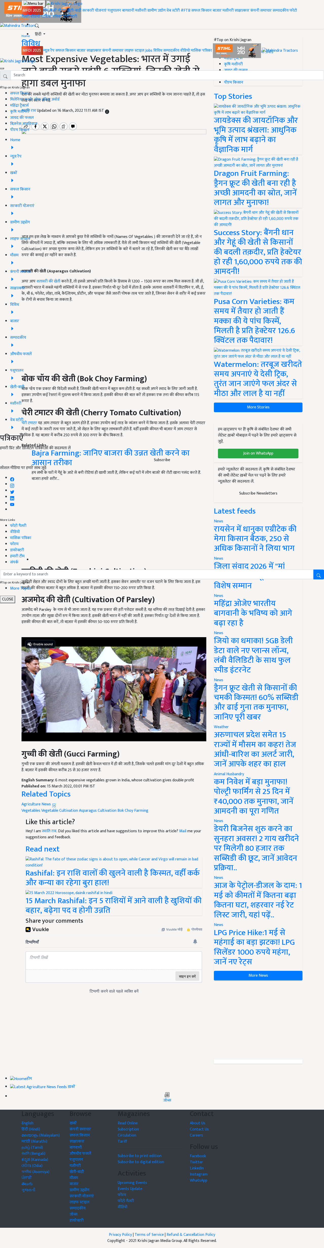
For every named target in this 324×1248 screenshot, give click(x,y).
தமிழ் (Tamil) (32, 1147)
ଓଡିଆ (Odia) (32, 1165)
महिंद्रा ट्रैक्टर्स (19, 105)
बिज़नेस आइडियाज (23, 123)
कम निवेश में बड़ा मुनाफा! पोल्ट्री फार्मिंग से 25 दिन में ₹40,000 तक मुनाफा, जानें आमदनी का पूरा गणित (253, 796)
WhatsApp (198, 1180)
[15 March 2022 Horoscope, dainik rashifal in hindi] (69, 892)
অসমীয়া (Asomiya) (35, 1171)
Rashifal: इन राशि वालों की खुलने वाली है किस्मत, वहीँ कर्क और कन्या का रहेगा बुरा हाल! (112, 878)
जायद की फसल (22, 117)
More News (258, 975)
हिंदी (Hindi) (31, 1129)
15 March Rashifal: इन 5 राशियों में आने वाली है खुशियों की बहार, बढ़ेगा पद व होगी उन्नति (113, 905)
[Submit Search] (318, 574)
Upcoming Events (132, 1182)
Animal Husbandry (229, 774)
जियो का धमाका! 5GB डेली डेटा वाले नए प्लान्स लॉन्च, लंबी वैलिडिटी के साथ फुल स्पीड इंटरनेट (253, 655)
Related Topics (46, 794)
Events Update (130, 1188)
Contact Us (199, 1129)
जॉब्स (167, 1101)
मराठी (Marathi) (34, 1141)
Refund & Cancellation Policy (191, 1234)
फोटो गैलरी (18, 525)
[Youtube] (12, 503)
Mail (182, 831)
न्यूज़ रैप (48, 50)
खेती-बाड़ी (74, 10)
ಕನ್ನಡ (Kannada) (35, 1159)
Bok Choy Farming (132, 810)
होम (45, 10)
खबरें (73, 1123)
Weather (221, 727)
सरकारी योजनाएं (95, 10)
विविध (157, 50)
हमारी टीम (17, 556)
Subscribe (162, 460)
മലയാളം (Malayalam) (41, 1135)
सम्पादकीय (281, 10)
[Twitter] (12, 490)
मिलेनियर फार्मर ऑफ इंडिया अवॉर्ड (34, 99)
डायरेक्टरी (70, 16)
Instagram (199, 1174)
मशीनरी (141, 10)
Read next (42, 849)
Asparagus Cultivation (97, 810)
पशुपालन (114, 10)
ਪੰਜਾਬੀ (27, 1178)
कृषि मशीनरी (19, 111)
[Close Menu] (2, 68)
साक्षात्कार (242, 10)
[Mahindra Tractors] (280, 50)
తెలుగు (27, 1184)
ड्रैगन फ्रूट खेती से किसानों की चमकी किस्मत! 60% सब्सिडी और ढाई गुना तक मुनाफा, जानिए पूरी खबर (256, 702)
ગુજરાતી (28, 1190)
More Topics (20, 588)
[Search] (37, 25)
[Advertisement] (258, 1020)
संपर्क (14, 562)
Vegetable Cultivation (59, 810)
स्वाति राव (49, 831)
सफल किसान (201, 10)
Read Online (128, 1123)
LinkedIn (197, 1168)
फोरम (14, 544)
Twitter (196, 1162)
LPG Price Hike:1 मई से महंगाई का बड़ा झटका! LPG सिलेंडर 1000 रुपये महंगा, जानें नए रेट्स (254, 947)
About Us (197, 1123)
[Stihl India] (237, 50)
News (218, 633)
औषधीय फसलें (80, 1153)
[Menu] (34, 4)
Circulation (127, 1135)
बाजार (217, 10)
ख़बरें (53, 10)
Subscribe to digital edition (141, 1162)
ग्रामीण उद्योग (156, 10)
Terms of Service (149, 1234)
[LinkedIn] (12, 497)
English (27, 1123)
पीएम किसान (19, 129)
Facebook (198, 1156)
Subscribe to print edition (139, 1155)
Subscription (128, 1129)
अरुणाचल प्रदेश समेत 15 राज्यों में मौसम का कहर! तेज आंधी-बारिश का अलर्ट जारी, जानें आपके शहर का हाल (255, 749)
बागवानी (128, 10)
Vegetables (31, 810)
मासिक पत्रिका (52, 16)
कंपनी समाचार (261, 10)
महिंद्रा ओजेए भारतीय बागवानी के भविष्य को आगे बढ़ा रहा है (253, 613)
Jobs (148, 50)
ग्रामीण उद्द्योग (79, 1190)
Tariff (122, 1141)
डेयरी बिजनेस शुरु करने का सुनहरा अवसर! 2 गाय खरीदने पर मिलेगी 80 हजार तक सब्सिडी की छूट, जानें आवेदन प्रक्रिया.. (256, 848)
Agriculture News (37, 804)
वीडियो (35, 16)
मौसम (62, 10)
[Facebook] (12, 478)
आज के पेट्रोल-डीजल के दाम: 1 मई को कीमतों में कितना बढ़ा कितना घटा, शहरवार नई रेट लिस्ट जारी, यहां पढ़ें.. (258, 900)
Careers (196, 1135)
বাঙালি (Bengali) (33, 1153)
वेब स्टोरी (173, 10)
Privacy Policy (120, 1234)
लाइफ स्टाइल (134, 50)
